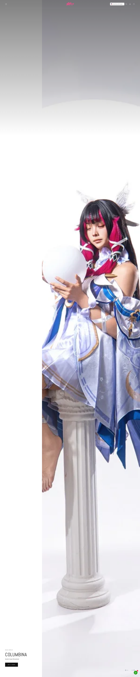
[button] (6, 4)
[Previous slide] (126, 670)
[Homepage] (70, 4)
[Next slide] (133, 670)
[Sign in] (130, 4)
